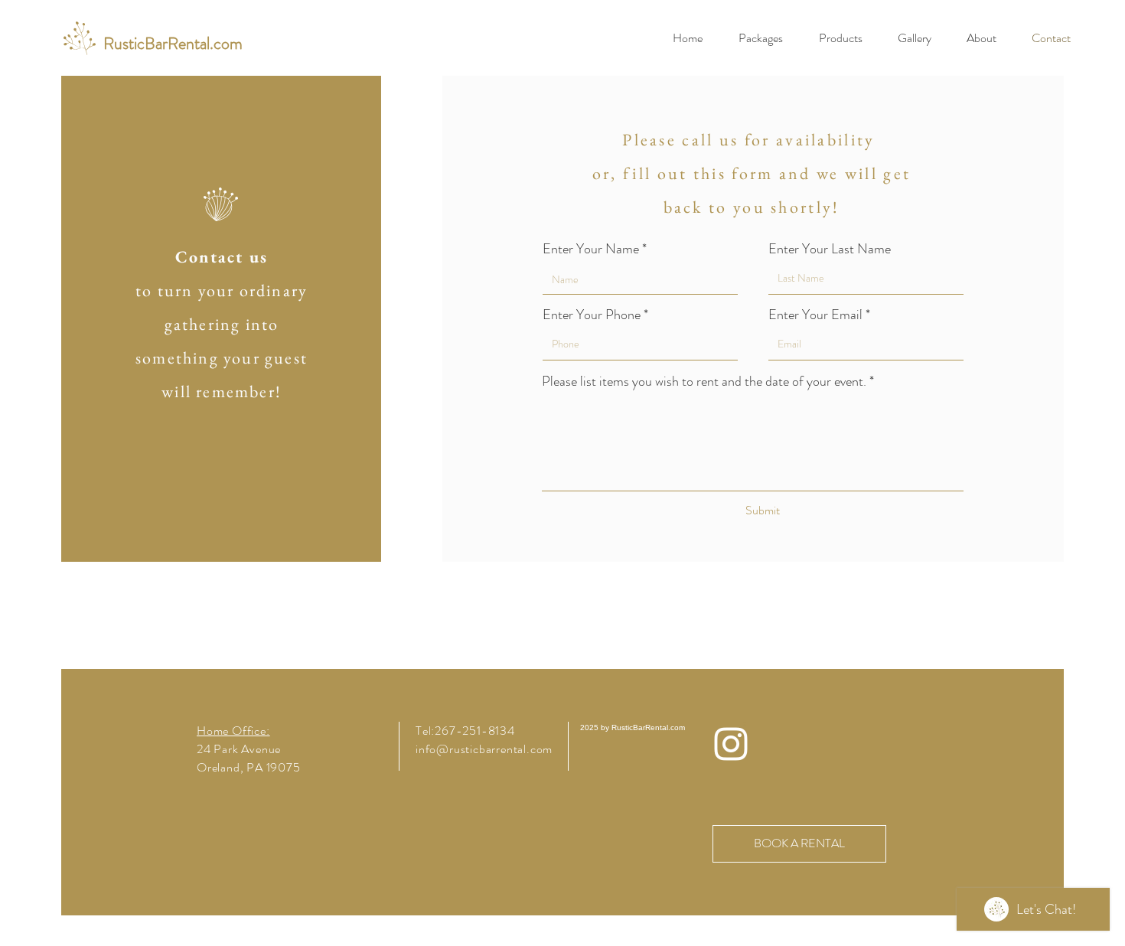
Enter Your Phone (592, 314)
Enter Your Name (591, 249)
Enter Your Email (815, 314)
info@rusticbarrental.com (484, 749)
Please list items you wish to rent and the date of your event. (704, 381)
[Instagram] (731, 744)
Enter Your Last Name (829, 249)
